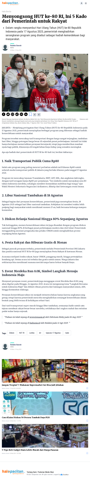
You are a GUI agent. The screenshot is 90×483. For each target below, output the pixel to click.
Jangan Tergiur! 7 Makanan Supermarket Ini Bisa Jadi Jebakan (33, 385)
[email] (21, 114)
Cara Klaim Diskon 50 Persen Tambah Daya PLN (26, 417)
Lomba (31, 333)
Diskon (11, 333)
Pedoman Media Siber (46, 472)
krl (40, 333)
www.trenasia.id (37, 317)
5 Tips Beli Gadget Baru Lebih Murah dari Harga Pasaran (30, 450)
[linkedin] (26, 114)
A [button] (34, 115)
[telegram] (17, 114)
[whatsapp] (12, 114)
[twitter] (8, 114)
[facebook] (3, 114)
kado (67, 333)
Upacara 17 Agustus (53, 333)
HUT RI (21, 333)
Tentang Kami (32, 472)
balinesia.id (35, 323)
